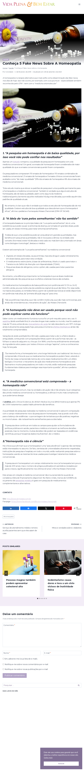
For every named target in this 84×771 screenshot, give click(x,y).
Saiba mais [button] (48, 758)
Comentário (9, 625)
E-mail (47, 653)
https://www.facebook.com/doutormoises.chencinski (33, 502)
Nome (7, 653)
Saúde (5, 59)
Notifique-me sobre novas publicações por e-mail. (26, 669)
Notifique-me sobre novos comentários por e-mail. (26, 664)
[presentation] (21, 562)
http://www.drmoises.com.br (19, 499)
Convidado (9, 72)
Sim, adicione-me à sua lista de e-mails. (21, 659)
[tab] (37, 598)
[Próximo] (78, 573)
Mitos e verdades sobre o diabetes (66, 526)
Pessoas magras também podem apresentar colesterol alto (21, 583)
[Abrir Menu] (79, 4)
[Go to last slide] (6, 573)
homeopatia (8, 516)
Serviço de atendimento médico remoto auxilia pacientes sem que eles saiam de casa (20, 528)
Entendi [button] (61, 763)
